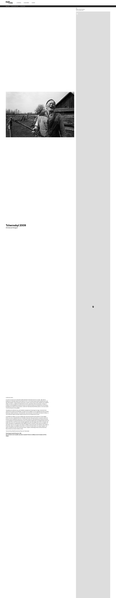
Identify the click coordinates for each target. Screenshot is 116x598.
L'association (26, 2)
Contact (33, 2)
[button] (93, 307)
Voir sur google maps (79, 10)
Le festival (19, 2)
